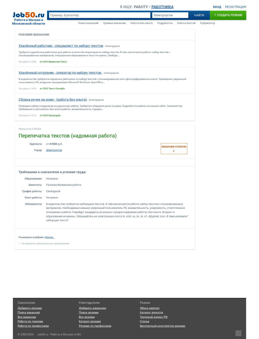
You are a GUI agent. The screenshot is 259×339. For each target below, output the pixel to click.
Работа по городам (30, 321)
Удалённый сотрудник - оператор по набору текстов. (60, 73)
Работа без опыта (141, 23)
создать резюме (228, 15)
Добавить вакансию (92, 308)
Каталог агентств (151, 312)
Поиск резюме (89, 312)
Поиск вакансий (88, 23)
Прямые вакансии (114, 23)
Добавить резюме (30, 308)
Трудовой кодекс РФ (154, 317)
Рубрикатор (207, 23)
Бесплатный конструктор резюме (162, 326)
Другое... (49, 237)
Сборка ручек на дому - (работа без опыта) (53, 100)
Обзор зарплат (150, 308)
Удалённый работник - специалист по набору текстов (61, 46)
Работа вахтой (186, 23)
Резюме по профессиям (95, 326)
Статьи (144, 321)
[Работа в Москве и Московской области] (29, 15)
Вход (217, 7)
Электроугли (54, 150)
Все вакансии (27, 317)
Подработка (165, 23)
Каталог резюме (90, 321)
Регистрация (235, 7)
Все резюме (87, 317)
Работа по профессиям (33, 326)
